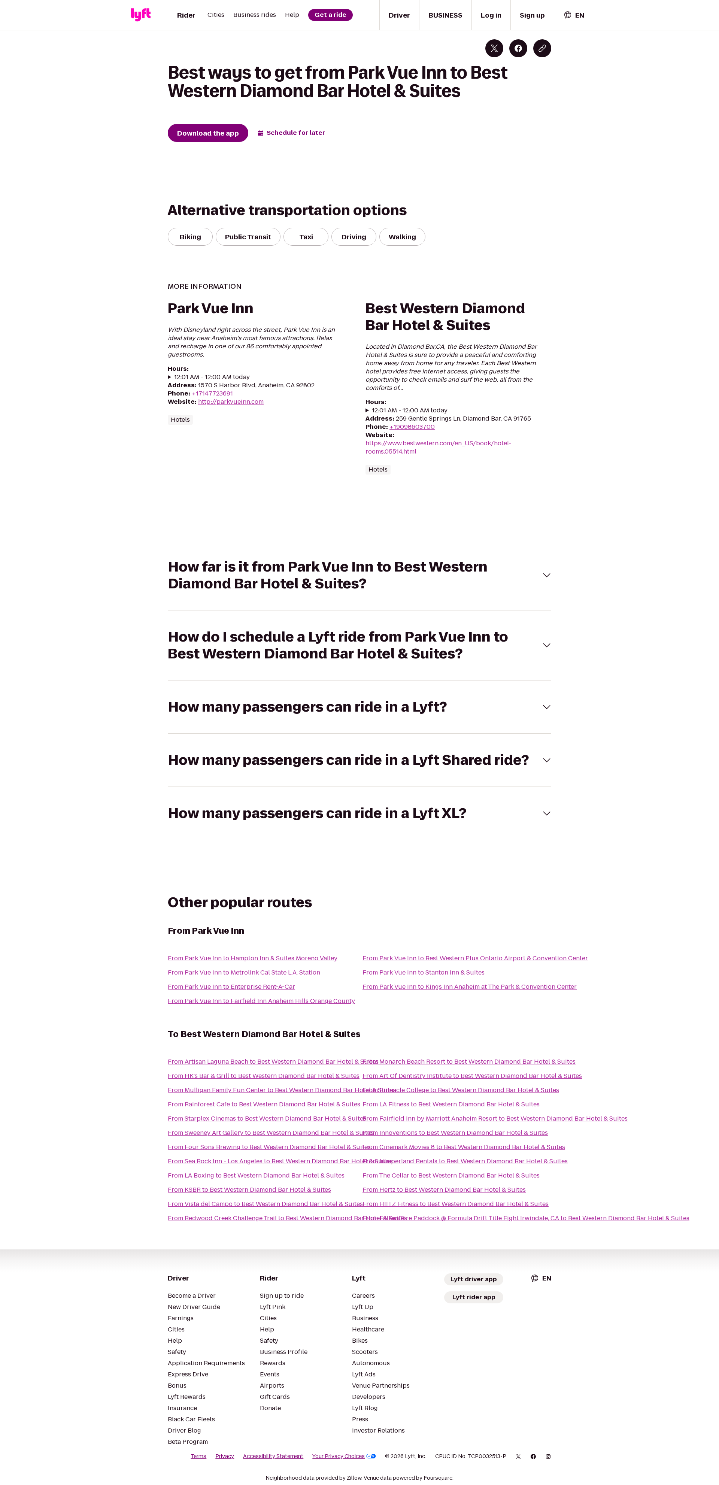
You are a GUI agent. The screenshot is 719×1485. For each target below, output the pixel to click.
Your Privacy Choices (338, 1456)
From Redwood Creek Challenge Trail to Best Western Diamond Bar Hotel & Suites (287, 1218)
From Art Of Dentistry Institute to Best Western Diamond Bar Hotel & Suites (472, 1076)
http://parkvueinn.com (231, 401)
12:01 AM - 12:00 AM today (212, 377)
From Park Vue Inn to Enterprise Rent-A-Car (231, 986)
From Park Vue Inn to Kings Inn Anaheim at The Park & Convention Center (469, 986)
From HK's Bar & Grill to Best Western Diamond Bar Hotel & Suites (264, 1076)
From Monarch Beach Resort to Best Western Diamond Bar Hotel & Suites (469, 1061)
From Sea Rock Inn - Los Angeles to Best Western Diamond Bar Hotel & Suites (280, 1161)
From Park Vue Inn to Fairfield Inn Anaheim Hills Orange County (261, 1001)
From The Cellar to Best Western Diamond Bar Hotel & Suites (451, 1175)
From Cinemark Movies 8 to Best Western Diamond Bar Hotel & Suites (463, 1147)
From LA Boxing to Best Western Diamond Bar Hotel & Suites (256, 1175)
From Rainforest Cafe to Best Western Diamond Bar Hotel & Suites (264, 1104)
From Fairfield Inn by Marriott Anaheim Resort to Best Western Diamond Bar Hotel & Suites (495, 1118)
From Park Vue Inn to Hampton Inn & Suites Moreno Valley (252, 958)
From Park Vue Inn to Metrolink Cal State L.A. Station (244, 972)
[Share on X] (494, 48)
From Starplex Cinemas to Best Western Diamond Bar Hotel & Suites (267, 1118)
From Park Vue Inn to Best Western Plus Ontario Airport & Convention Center (475, 958)
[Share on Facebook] (518, 48)
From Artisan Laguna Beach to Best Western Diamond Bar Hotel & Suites (273, 1061)
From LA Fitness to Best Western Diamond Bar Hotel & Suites (451, 1104)
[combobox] (573, 15)
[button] (359, 575)
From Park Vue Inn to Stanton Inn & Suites (423, 972)
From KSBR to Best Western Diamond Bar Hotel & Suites (249, 1189)
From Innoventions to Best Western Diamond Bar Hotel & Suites (455, 1132)
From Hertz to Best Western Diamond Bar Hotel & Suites (444, 1189)
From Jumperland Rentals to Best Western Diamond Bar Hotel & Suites (465, 1161)
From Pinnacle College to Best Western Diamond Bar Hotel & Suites (460, 1090)
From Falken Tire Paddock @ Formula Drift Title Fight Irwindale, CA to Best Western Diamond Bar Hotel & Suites (525, 1218)
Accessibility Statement (273, 1456)
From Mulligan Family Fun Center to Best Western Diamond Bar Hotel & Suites (282, 1090)
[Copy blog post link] (542, 48)
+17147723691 (212, 393)
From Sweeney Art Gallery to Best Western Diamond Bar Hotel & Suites (271, 1132)
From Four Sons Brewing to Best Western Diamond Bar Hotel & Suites (269, 1147)
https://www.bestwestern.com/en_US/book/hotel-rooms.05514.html (438, 447)
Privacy (224, 1456)
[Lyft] (141, 15)
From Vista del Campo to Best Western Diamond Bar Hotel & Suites (265, 1204)
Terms (198, 1456)
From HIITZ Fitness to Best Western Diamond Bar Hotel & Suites (455, 1204)
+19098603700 (412, 426)
